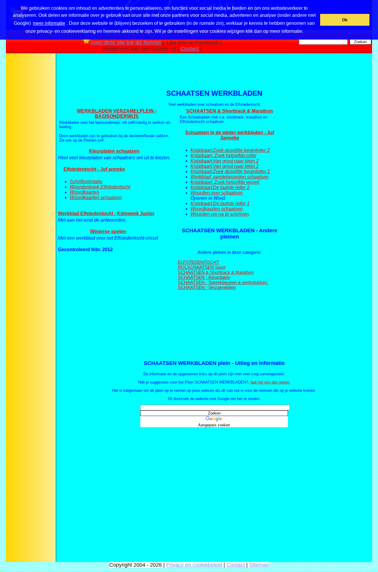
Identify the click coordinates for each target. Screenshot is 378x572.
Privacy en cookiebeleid (194, 565)
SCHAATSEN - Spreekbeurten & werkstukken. (223, 282)
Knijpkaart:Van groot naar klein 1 (224, 166)
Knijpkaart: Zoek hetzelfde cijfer (223, 155)
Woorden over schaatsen (216, 192)
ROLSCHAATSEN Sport (201, 267)
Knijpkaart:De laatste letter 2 (220, 187)
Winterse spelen (108, 231)
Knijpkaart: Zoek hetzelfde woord (224, 182)
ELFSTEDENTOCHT (198, 262)
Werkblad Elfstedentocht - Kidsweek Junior (106, 213)
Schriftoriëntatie (86, 181)
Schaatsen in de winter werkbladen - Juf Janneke (229, 135)
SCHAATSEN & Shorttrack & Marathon (229, 110)
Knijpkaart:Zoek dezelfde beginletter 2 (230, 150)
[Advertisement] (30, 147)
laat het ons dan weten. (270, 382)
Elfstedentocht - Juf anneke (94, 169)
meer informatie (49, 23)
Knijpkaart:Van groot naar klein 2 (224, 160)
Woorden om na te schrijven (219, 214)
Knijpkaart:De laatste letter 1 (220, 203)
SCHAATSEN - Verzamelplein (207, 287)
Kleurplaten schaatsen (114, 151)
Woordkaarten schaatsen (96, 197)
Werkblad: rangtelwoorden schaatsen (229, 176)
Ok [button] (345, 19)
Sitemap (259, 565)
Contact (189, 49)
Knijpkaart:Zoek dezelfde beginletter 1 (230, 171)
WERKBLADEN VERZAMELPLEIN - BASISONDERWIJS (117, 113)
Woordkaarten (84, 192)
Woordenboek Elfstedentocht (100, 186)
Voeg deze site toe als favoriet (125, 43)
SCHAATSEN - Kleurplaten (204, 277)
